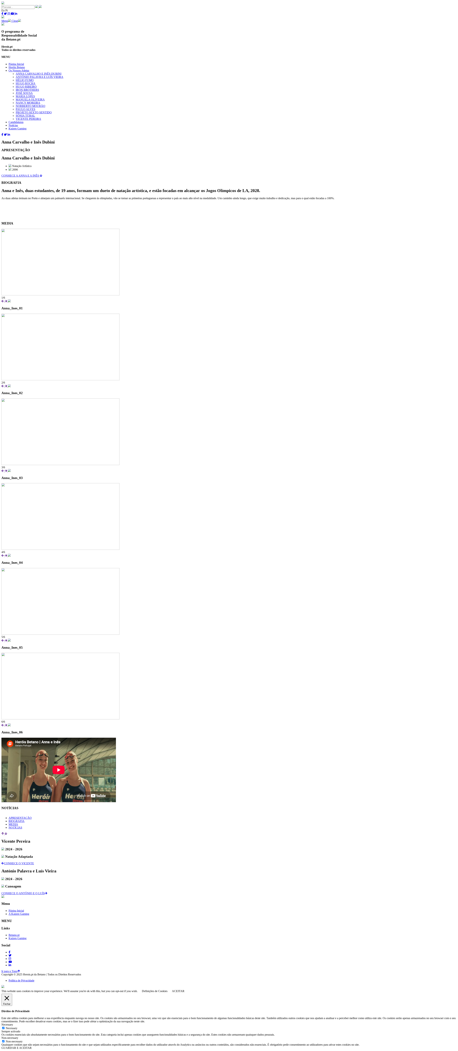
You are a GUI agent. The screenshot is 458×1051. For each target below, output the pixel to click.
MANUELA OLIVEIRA (30, 99)
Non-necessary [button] (9, 1037)
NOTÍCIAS (15, 827)
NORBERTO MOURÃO (30, 105)
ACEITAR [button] (178, 991)
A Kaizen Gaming (19, 913)
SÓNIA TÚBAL (25, 115)
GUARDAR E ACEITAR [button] (16, 1047)
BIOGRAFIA (17, 821)
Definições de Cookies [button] (154, 991)
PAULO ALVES (25, 109)
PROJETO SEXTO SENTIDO (34, 112)
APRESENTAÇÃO (20, 817)
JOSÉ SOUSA (24, 93)
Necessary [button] (7, 1024)
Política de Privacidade (21, 980)
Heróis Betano (17, 67)
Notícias (13, 125)
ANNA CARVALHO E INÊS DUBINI (38, 73)
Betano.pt (14, 935)
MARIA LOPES (25, 96)
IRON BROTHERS (27, 89)
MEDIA (13, 824)
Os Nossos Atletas (19, 70)
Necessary (11, 1028)
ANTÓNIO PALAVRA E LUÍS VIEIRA (39, 76)
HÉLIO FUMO (25, 80)
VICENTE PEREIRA (28, 118)
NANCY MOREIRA (28, 102)
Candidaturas (16, 122)
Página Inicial (16, 64)
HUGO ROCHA (25, 83)
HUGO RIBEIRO (26, 86)
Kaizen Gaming (17, 128)
